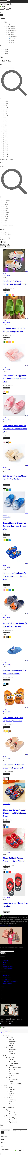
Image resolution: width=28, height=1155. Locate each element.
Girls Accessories (13, 1120)
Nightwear (11, 1043)
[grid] (1, 246)
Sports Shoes (12, 1094)
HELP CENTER (6, 977)
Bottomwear (12, 1039)
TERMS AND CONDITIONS (10, 981)
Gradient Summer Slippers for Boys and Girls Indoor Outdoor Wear (15, 428)
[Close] (0, 1127)
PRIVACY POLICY (7, 983)
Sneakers (11, 1091)
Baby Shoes (12, 1069)
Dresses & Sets (12, 1041)
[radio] (4, 295)
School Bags (12, 1112)
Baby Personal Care (14, 1079)
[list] (8, 246)
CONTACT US (6, 979)
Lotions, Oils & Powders (15, 1083)
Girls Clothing (9, 1047)
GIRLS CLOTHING (7, 968)
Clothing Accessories (11, 1116)
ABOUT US (6, 975)
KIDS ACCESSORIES (8, 1108)
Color (4, 292)
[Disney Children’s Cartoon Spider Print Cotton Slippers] (14, 850)
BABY (4, 1055)
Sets (10, 1071)
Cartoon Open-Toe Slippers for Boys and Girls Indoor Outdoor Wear (15, 576)
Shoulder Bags (12, 1114)
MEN (6, 1)
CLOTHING (6, 1035)
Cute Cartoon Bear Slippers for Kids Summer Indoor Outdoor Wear (14, 378)
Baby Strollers (12, 1061)
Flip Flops (10, 238)
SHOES (5, 1085)
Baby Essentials (10, 1065)
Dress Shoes (12, 1089)
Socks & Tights (12, 1118)
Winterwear (12, 1053)
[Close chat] (0, 1154)
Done (2, 15)
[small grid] (4, 246)
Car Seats (11, 1059)
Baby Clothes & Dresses (15, 1067)
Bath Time (8, 1077)
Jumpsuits (11, 1075)
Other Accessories (13, 1063)
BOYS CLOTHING (7, 966)
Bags (7, 1110)
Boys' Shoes (5, 238)
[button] (6, 159)
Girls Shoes (9, 1098)
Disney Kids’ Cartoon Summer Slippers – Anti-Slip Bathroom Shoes (14, 813)
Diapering (11, 1081)
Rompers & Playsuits (14, 1073)
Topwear (11, 1045)
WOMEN (2, 1)
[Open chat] (20, 1151)
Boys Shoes (9, 1087)
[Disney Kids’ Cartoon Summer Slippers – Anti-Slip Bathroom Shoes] (14, 802)
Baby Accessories (10, 1057)
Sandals (11, 1104)
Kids (1, 238)
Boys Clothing (9, 1037)
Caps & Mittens (13, 1122)
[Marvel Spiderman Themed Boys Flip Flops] (14, 895)
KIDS (8, 1)
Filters (3, 242)
